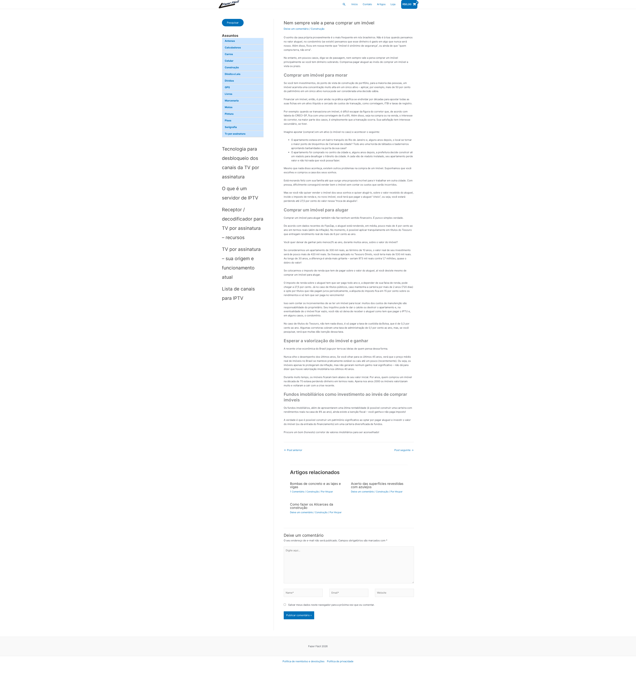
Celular (229, 60)
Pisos (228, 120)
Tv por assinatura (235, 133)
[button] (344, 4)
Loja (393, 4)
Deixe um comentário (296, 28)
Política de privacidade (340, 661)
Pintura (229, 113)
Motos (228, 107)
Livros (228, 94)
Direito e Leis (232, 74)
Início (354, 4)
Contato (367, 4)
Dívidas (229, 80)
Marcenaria (232, 100)
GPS (227, 87)
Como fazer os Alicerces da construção (311, 506)
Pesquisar (233, 22)
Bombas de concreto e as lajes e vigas (315, 485)
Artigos (381, 4)
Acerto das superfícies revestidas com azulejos (377, 485)
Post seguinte (404, 450)
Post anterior (293, 450)
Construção (232, 67)
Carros (229, 54)
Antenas (230, 40)
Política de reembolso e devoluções (303, 661)
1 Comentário (297, 491)
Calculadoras (233, 47)
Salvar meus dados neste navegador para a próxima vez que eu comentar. (331, 604)
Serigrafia (231, 127)
